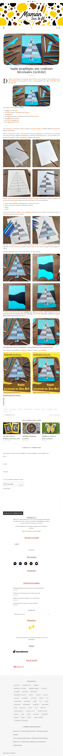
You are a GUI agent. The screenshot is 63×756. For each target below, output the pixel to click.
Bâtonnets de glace (20, 694)
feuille (8, 118)
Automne (17, 691)
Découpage (37, 409)
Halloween (45, 704)
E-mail (5, 464)
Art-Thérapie (13, 409)
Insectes (22, 707)
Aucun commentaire (55, 415)
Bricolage (34, 691)
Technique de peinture (21, 720)
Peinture (36, 714)
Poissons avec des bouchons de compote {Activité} (26, 593)
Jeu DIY (30, 707)
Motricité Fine (42, 711)
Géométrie (36, 704)
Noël (22, 714)
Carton (38, 694)
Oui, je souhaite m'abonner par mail (13, 479)
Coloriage (25, 698)
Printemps (45, 714)
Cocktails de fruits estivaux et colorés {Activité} (25, 603)
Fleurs (46, 701)
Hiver (56, 409)
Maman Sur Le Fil (10, 415)
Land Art (43, 707)
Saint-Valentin (38, 717)
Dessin (43, 409)
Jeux (36, 707)
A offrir (44, 688)
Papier (5, 411)
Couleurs (33, 698)
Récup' (29, 717)
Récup (23, 717)
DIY (47, 698)
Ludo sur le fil (30, 711)
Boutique (25, 691)
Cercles (45, 694)
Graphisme (49, 409)
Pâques (16, 717)
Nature (16, 714)
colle (8, 122)
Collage (19, 409)
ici (25, 350)
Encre (35, 701)
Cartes (31, 694)
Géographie (26, 704)
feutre (7, 114)
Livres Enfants (18, 711)
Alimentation (27, 685)
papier (8, 110)
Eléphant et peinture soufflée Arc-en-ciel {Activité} (26, 598)
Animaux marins (34, 688)
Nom (5, 456)
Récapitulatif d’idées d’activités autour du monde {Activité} (28, 588)
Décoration (17, 701)
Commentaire (6, 488)
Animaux (36, 685)
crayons (9, 116)
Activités (6, 409)
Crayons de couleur (28, 409)
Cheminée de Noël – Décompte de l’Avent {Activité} (34, 738)
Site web (5, 471)
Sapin (10, 411)
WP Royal (13, 753)
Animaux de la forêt (20, 688)
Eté (41, 701)
